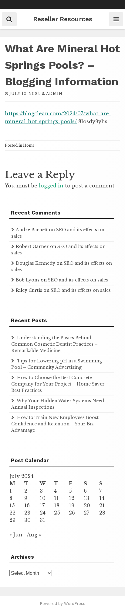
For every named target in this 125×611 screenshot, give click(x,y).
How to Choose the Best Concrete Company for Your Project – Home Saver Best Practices (58, 384)
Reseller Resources (62, 19)
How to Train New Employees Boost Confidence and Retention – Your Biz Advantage (55, 424)
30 (27, 520)
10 (43, 498)
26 (72, 513)
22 (12, 513)
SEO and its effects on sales (78, 280)
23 (27, 513)
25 (57, 513)
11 (56, 498)
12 (71, 498)
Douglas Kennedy (35, 263)
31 (42, 520)
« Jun (15, 535)
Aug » (34, 535)
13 (86, 498)
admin (54, 93)
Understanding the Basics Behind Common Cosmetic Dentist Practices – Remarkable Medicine (54, 344)
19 (71, 505)
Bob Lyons (27, 280)
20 (87, 505)
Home (29, 145)
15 (12, 505)
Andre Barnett (32, 229)
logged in (51, 186)
